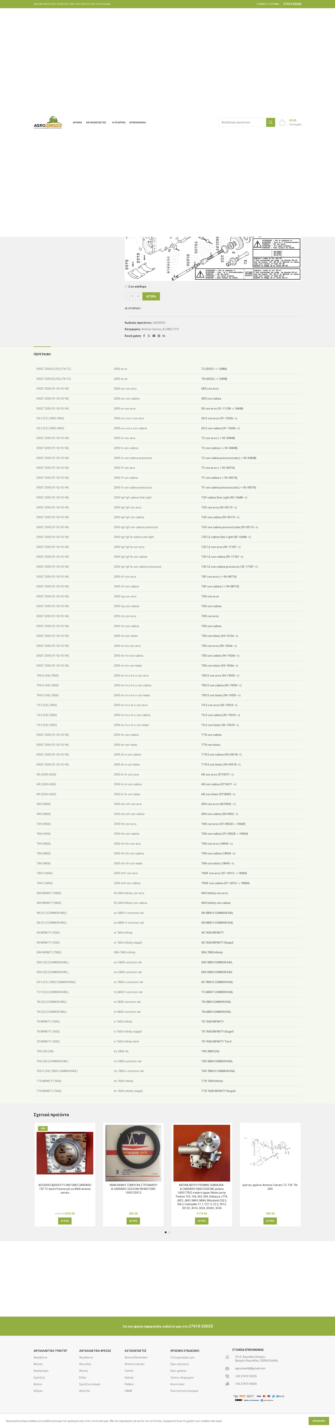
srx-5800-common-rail (127, 962)
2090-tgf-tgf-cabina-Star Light (132, 497)
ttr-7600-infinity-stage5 (128, 1091)
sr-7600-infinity (123, 932)
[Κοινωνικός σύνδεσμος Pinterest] (159, 336)
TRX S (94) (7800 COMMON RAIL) (57, 1071)
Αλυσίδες (85, 1364)
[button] (65, 1221)
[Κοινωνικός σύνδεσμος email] (153, 336)
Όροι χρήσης (178, 1370)
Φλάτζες (84, 1390)
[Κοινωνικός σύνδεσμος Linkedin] (164, 336)
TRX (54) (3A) (45, 1051)
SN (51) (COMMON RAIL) (51, 912)
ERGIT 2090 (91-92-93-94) (52, 388)
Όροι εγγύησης (179, 1364)
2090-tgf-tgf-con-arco (127, 507)
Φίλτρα (38, 1390)
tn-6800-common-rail (126, 1011)
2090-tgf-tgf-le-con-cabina (130, 556)
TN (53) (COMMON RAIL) (51, 1001)
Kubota (129, 1377)
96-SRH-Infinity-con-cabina (130, 902)
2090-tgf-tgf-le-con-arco (129, 547)
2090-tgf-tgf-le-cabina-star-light (133, 537)
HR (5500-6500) (46, 774)
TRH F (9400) (44, 873)
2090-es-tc (120, 368)
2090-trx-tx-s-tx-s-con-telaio (131, 725)
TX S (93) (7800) (46, 705)
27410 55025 (200, 1326)
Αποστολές (177, 1384)
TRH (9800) (43, 843)
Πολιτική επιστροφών (184, 1390)
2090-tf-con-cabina (125, 477)
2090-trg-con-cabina (126, 606)
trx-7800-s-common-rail (128, 1071)
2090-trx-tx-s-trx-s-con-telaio (131, 695)
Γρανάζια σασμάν (90, 1384)
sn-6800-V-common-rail (128, 922)
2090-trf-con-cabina (126, 586)
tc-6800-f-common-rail (127, 992)
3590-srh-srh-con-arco (127, 804)
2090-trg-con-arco (125, 596)
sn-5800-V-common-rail (128, 912)
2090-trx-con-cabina (126, 626)
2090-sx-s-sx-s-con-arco (128, 418)
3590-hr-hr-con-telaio (126, 794)
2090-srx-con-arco (125, 388)
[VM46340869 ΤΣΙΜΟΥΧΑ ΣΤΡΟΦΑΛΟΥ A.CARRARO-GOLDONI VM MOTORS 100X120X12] (133, 1153)
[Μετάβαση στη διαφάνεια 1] (166, 1232)
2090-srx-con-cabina (126, 398)
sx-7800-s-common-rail (128, 982)
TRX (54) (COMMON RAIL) (52, 1061)
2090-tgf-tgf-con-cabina (128, 517)
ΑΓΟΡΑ (151, 296)
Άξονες (38, 1364)
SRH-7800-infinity (124, 952)
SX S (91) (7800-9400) (50, 418)
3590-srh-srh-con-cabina (129, 814)
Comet (129, 1370)
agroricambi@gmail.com (250, 1368)
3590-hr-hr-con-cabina (127, 784)
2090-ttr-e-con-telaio (126, 764)
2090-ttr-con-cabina (126, 734)
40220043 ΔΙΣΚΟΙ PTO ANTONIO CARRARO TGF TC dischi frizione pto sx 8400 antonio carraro (64, 1188)
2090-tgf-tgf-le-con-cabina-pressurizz (137, 566)
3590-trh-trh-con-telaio (127, 863)
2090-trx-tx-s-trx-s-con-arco (131, 675)
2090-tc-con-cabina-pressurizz (132, 458)
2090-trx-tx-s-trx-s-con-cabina (132, 685)
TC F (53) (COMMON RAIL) (52, 992)
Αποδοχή (319, 1420)
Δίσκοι (38, 1384)
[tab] (42, 352)
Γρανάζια (39, 1377)
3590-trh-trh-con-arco (127, 843)
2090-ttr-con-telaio (125, 744)
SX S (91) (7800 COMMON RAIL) (56, 982)
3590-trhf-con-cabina (126, 883)
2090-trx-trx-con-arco (127, 645)
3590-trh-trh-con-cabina (128, 853)
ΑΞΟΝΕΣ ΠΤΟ (171, 329)
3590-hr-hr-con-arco (126, 774)
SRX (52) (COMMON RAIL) (52, 962)
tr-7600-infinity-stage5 (127, 1031)
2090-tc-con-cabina (125, 448)
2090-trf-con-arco (124, 576)
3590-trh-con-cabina (126, 833)
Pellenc (129, 1384)
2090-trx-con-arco (124, 616)
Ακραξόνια (40, 1357)
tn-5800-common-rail (126, 1001)
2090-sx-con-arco (124, 408)
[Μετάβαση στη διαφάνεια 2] (170, 1232)
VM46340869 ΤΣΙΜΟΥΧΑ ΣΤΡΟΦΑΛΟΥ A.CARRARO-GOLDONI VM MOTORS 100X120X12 (133, 1188)
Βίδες (82, 1377)
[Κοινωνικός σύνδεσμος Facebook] (144, 336)
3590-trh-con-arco (125, 824)
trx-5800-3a (120, 1051)
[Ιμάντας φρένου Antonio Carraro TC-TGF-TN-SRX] (270, 1153)
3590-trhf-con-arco (125, 873)
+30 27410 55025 (246, 1376)
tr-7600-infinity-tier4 (126, 1041)
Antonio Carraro (151, 329)
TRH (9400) (43, 824)
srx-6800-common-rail (127, 972)
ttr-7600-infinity (123, 1081)
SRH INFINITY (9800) (48, 893)
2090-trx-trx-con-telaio (127, 665)
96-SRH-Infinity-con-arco (128, 893)
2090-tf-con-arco (124, 467)
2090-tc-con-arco (124, 438)
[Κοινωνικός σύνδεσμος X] (148, 336)
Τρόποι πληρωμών (182, 1377)
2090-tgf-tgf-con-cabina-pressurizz (135, 527)
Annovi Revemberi (136, 1357)
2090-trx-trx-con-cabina (128, 655)
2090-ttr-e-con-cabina (127, 754)
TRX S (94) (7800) (47, 675)
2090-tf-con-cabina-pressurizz (132, 487)
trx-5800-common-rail (127, 1061)
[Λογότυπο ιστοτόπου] (48, 122)
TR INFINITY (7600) (48, 1021)
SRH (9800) (43, 804)
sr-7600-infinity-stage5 (127, 942)
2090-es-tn (120, 378)
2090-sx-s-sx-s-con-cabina (130, 428)
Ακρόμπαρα (41, 1370)
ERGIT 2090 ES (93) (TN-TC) (53, 368)
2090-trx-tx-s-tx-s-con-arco (130, 705)
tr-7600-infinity (122, 1021)
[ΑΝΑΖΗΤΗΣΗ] (270, 122)
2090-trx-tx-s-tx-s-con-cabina (131, 715)
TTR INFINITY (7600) (48, 1081)
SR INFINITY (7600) (48, 932)
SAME (128, 1390)
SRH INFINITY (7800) (48, 952)
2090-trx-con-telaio (125, 635)
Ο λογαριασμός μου (182, 1357)
